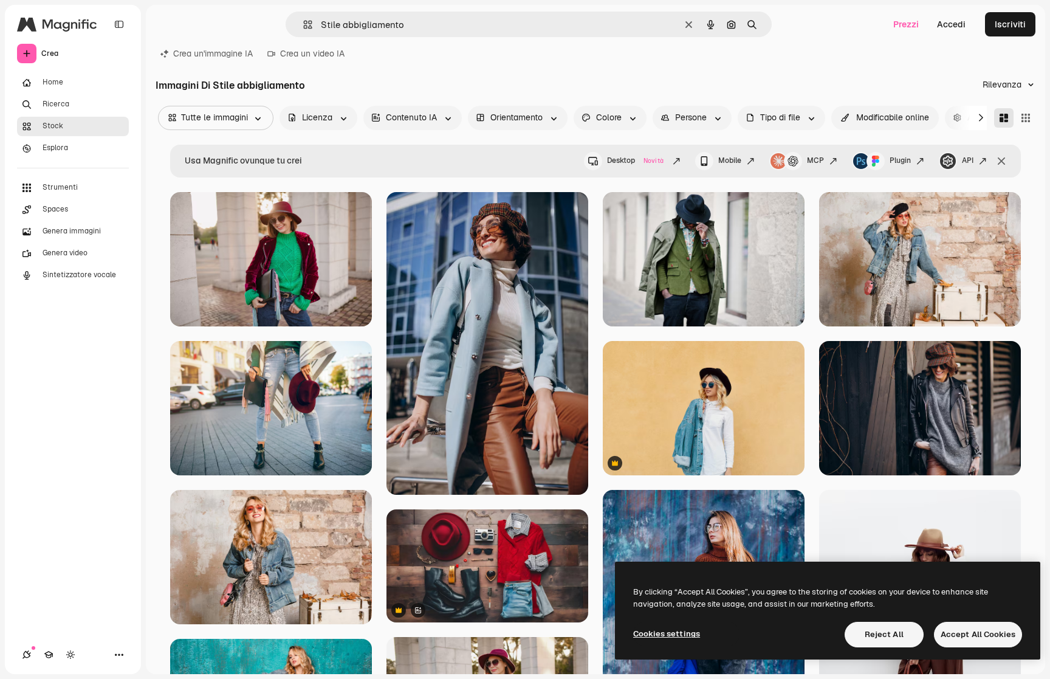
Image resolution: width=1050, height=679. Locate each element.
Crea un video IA (312, 53)
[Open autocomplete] (303, 24)
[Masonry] (1004, 118)
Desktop (635, 160)
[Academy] (48, 654)
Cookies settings (666, 634)
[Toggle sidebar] (119, 24)
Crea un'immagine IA (213, 53)
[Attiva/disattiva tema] (70, 654)
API (967, 160)
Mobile (729, 160)
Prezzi (906, 24)
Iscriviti (1010, 24)
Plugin (900, 160)
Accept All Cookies (978, 634)
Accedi (951, 24)
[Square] (1025, 118)
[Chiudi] (1001, 161)
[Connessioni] (26, 654)
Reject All (884, 634)
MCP (815, 160)
